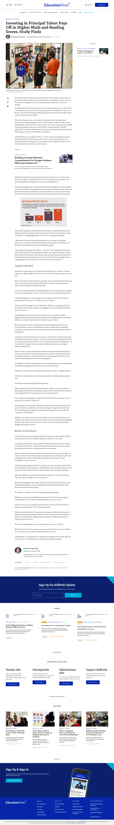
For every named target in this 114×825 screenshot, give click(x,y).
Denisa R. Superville (19, 37)
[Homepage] (57, 4)
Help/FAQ (57, 806)
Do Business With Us (96, 801)
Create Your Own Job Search (56, 696)
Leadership (23, 12)
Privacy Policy (83, 821)
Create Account (14, 780)
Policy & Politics (35, 12)
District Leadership (46, 562)
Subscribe (101, 4)
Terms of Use (70, 823)
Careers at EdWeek (41, 814)
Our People (40, 809)
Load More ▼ (57, 759)
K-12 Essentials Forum (23, 622)
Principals (26, 562)
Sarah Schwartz (10, 743)
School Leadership (59, 562)
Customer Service (59, 809)
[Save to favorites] (8, 102)
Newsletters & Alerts (77, 806)
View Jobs (12, 684)
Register (45, 636)
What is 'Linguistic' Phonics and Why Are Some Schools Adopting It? (69, 733)
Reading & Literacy (12, 19)
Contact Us (58, 801)
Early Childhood (11, 622)
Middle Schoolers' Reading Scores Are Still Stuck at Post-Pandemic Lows (95, 733)
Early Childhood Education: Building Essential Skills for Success (19, 626)
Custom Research (94, 816)
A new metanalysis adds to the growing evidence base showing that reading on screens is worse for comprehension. (33, 167)
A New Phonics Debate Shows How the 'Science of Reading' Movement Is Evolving (42, 734)
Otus (97, 640)
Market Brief (89, 12)
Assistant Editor (27, 551)
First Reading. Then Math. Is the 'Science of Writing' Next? (15, 733)
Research (35, 562)
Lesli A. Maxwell (81, 56)
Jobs (80, 12)
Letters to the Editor (60, 804)
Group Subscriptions (78, 809)
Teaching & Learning (50, 12)
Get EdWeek (76, 801)
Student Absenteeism (54, 622)
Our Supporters (41, 812)
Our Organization (41, 804)
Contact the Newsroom (60, 812)
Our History (39, 806)
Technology (64, 12)
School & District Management (86, 48)
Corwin (62, 636)
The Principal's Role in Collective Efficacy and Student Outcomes (91, 628)
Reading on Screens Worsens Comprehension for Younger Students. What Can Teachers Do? (33, 160)
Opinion (73, 12)
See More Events (57, 652)
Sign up (73, 595)
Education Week (36, 551)
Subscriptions (76, 804)
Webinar (63, 622)
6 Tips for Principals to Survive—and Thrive (85, 52)
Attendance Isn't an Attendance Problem (56, 625)
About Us (39, 801)
